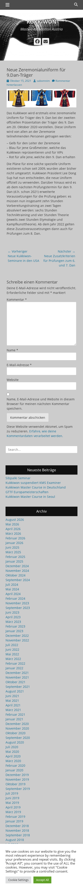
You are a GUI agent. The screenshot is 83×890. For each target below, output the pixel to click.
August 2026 (15, 519)
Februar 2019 (15, 816)
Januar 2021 (14, 719)
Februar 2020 (15, 765)
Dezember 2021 (17, 673)
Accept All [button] (42, 880)
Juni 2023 (12, 612)
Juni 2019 (12, 798)
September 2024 (18, 580)
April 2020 (13, 756)
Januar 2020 (14, 770)
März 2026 (13, 533)
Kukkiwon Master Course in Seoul (30, 496)
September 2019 (18, 789)
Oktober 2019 (15, 784)
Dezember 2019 (17, 775)
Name (12, 350)
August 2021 (15, 691)
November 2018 (17, 830)
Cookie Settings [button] (18, 880)
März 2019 (13, 812)
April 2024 (13, 594)
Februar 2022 (15, 663)
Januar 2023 (14, 631)
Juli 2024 (12, 584)
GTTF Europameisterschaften (27, 492)
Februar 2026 (15, 538)
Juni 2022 (12, 649)
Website (13, 380)
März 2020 (13, 761)
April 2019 (13, 807)
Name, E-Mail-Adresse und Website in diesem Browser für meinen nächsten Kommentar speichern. (41, 404)
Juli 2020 (12, 747)
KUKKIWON (42, 21)
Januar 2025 (14, 561)
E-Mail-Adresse (19, 365)
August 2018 (15, 840)
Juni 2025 (12, 547)
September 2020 (18, 738)
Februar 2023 (15, 626)
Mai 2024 (12, 589)
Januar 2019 (14, 821)
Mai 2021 (12, 700)
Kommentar (17, 299)
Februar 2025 (15, 557)
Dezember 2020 (17, 724)
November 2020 (17, 728)
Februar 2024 (15, 598)
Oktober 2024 (15, 575)
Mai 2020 (12, 751)
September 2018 (18, 835)
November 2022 (17, 640)
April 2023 (13, 617)
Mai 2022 (12, 654)
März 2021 (13, 710)
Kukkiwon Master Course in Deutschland (36, 487)
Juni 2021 (12, 696)
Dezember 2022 (17, 635)
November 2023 (17, 603)
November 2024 (17, 571)
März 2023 (13, 622)
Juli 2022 (12, 645)
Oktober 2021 (15, 682)
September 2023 (18, 608)
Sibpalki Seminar (18, 478)
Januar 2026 (14, 543)
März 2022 (13, 659)
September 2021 (18, 687)
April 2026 (13, 529)
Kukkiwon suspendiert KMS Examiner (33, 483)
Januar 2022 (14, 668)
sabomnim (43, 81)
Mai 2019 (12, 803)
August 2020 (15, 742)
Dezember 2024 (17, 566)
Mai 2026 (12, 524)
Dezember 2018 (17, 826)
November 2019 (17, 779)
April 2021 (13, 705)
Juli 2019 (12, 793)
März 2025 (13, 552)
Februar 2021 (15, 714)
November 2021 (17, 677)
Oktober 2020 (15, 733)
